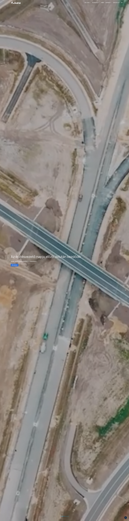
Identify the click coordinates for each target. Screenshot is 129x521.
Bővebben (14, 265)
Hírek (102, 2)
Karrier (107, 2)
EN (121, 2)
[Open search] (126, 2)
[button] (60, 516)
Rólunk (87, 2)
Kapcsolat (116, 2)
